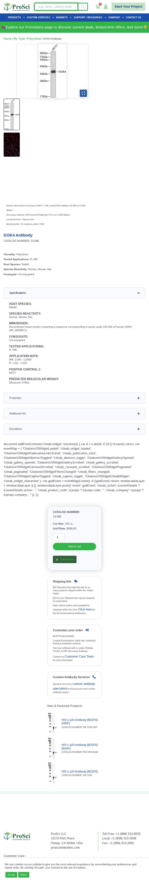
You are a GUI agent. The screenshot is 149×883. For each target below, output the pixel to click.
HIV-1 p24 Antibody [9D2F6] (80, 771)
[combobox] (56, 7)
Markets (62, 17)
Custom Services (38, 17)
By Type (19, 38)
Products (14, 17)
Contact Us (133, 17)
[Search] (83, 7)
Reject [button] (23, 874)
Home (8, 38)
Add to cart (74, 546)
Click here (85, 609)
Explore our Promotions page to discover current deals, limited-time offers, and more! (74, 27)
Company (114, 17)
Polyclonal (34, 38)
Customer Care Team (79, 656)
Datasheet (67, 559)
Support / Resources (88, 17)
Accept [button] (11, 874)
